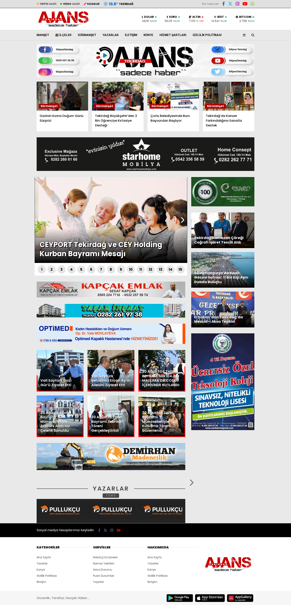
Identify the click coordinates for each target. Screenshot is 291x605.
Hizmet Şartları (173, 35)
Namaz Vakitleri (103, 563)
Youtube (268, 149)
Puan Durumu (258, 74)
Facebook (267, 116)
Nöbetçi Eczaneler (105, 557)
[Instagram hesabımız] (237, 4)
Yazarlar (254, 47)
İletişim (131, 35)
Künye (148, 35)
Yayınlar (98, 582)
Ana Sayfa (256, 22)
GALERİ (48, 4)
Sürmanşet (87, 35)
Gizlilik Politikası (207, 35)
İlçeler (65, 35)
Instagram (268, 138)
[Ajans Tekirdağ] (63, 27)
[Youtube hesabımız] (119, 530)
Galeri (253, 30)
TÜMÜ (111, 495)
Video (252, 39)
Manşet (43, 35)
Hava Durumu (257, 65)
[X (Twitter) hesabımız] (266, 127)
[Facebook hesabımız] (223, 4)
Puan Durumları (103, 576)
